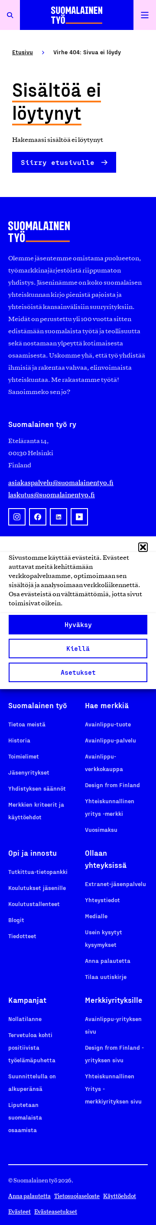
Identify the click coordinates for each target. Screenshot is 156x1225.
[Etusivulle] (76, 15)
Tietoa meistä (27, 724)
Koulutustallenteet (34, 903)
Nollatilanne (25, 1018)
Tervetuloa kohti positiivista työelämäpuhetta (31, 1047)
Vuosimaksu (101, 829)
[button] (143, 547)
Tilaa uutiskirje (106, 976)
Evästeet (19, 1211)
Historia (19, 740)
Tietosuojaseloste (77, 1196)
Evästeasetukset (55, 1211)
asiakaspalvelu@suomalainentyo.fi (61, 483)
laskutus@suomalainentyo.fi (51, 495)
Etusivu (22, 52)
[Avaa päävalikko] (144, 15)
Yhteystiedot (102, 899)
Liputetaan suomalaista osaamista (25, 1117)
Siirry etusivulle (57, 162)
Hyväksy (78, 624)
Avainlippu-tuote (108, 724)
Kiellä (78, 648)
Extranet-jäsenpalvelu (115, 883)
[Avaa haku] (10, 15)
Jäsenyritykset (28, 772)
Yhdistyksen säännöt (37, 788)
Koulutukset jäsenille (37, 887)
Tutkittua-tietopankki (38, 871)
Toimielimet (23, 756)
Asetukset (78, 672)
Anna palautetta (107, 960)
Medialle (96, 916)
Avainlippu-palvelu (110, 740)
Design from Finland (112, 784)
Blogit (16, 919)
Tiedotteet (22, 935)
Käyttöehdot (119, 1196)
